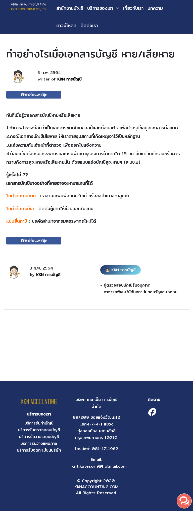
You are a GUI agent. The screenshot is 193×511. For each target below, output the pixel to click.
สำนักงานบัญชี (69, 8)
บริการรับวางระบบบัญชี (39, 437)
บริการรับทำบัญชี (39, 423)
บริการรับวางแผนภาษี (39, 443)
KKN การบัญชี (69, 79)
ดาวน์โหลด (66, 25)
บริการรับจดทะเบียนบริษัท (39, 450)
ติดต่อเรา (89, 25)
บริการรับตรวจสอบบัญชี (39, 430)
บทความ (155, 8)
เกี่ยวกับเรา (133, 8)
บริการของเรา (100, 8)
